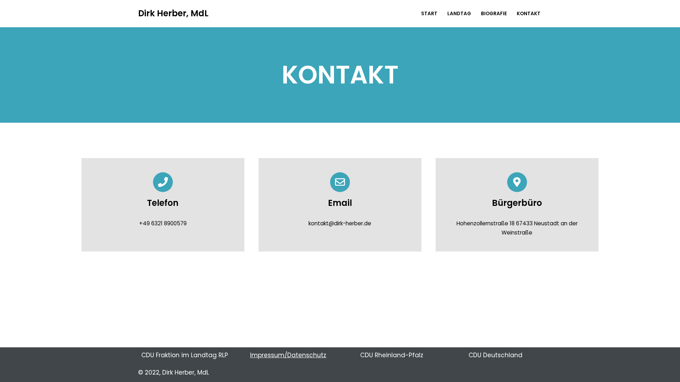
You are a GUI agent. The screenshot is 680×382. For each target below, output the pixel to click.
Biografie (494, 13)
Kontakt (528, 13)
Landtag (459, 13)
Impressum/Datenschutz (288, 355)
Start (429, 13)
